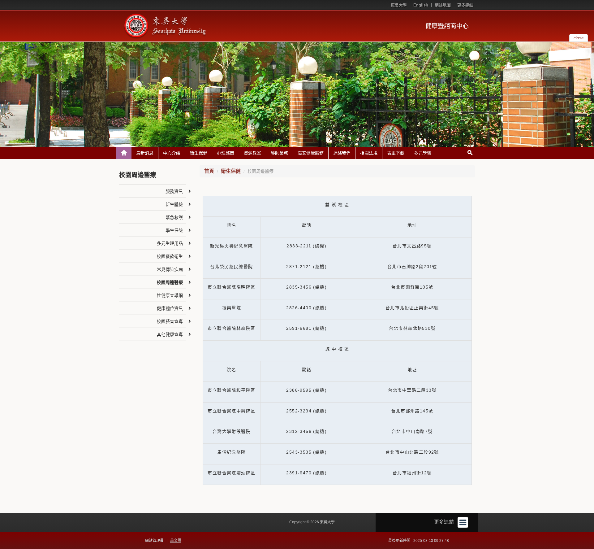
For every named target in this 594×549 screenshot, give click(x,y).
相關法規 (368, 152)
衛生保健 (198, 152)
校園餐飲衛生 (170, 256)
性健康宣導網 (170, 295)
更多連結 (465, 5)
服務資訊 (174, 191)
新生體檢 (174, 204)
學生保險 (174, 230)
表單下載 (395, 152)
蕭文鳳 (175, 540)
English (420, 5)
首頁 (209, 171)
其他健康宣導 (170, 334)
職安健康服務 (311, 152)
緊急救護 (174, 217)
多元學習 (422, 152)
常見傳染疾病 (170, 269)
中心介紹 (171, 152)
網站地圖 (443, 5)
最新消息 (144, 152)
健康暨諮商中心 (447, 26)
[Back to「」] (123, 153)
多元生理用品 (170, 243)
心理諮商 (225, 152)
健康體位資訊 (170, 308)
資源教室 (252, 152)
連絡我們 (342, 152)
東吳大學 (399, 5)
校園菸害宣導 (170, 321)
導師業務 (279, 152)
